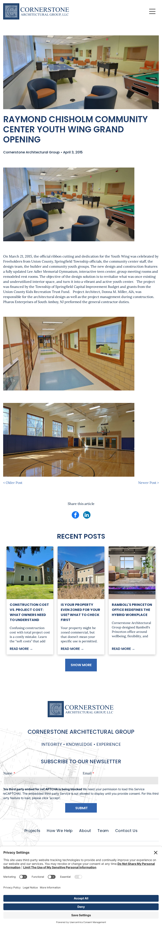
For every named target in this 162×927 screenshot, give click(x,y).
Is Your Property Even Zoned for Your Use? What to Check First (80, 612)
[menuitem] (32, 831)
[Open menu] (152, 11)
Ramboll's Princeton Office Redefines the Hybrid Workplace (132, 609)
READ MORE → (21, 648)
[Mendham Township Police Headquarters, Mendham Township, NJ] (30, 572)
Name (7, 773)
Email (87, 773)
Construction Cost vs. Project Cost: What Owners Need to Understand (29, 612)
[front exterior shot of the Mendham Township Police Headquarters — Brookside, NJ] (81, 572)
